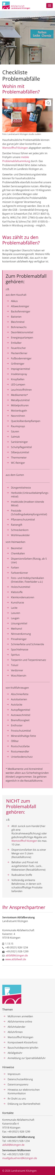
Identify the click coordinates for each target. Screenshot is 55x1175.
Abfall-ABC (23, 257)
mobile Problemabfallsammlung (16, 159)
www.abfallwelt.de (15, 959)
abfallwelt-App (25, 261)
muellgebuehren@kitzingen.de (19, 1158)
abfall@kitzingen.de (17, 955)
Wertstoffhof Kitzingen (15, 147)
